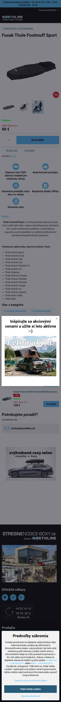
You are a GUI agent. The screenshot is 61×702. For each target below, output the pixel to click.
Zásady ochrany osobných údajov (30, 680)
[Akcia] (30, 375)
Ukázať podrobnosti (30, 696)
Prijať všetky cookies (30, 689)
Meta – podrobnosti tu (42, 663)
